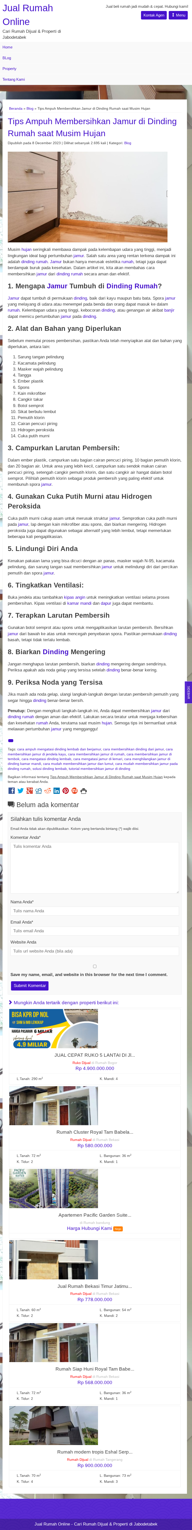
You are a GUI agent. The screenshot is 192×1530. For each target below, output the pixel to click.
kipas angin (75, 597)
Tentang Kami (13, 79)
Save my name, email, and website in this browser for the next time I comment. (89, 974)
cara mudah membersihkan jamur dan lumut (78, 764)
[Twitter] (20, 792)
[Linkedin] (56, 792)
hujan (27, 249)
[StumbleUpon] (74, 792)
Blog (30, 108)
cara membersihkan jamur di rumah (96, 754)
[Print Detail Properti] (84, 792)
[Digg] (38, 792)
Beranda (15, 108)
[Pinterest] (66, 792)
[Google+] (30, 792)
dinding (27, 261)
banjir (169, 310)
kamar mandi (79, 603)
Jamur (56, 261)
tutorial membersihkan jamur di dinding (99, 769)
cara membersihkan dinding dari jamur (133, 749)
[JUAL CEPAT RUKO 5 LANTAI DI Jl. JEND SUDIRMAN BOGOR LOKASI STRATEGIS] (53, 1028)
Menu (180, 15)
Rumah (146, 286)
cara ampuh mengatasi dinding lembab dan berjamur (59, 749)
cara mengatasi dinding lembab (46, 759)
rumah (42, 261)
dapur (106, 603)
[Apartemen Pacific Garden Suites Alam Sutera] (53, 1188)
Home (7, 47)
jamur (79, 255)
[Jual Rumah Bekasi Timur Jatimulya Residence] (53, 1259)
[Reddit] (48, 792)
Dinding (119, 286)
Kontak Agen (154, 15)
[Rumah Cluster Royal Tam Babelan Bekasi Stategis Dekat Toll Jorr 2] (53, 1105)
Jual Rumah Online (52, 1524)
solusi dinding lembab (49, 769)
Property (9, 68)
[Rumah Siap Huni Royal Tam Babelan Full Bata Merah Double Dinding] (53, 1342)
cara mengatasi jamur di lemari (97, 759)
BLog (6, 58)
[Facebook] (12, 792)
